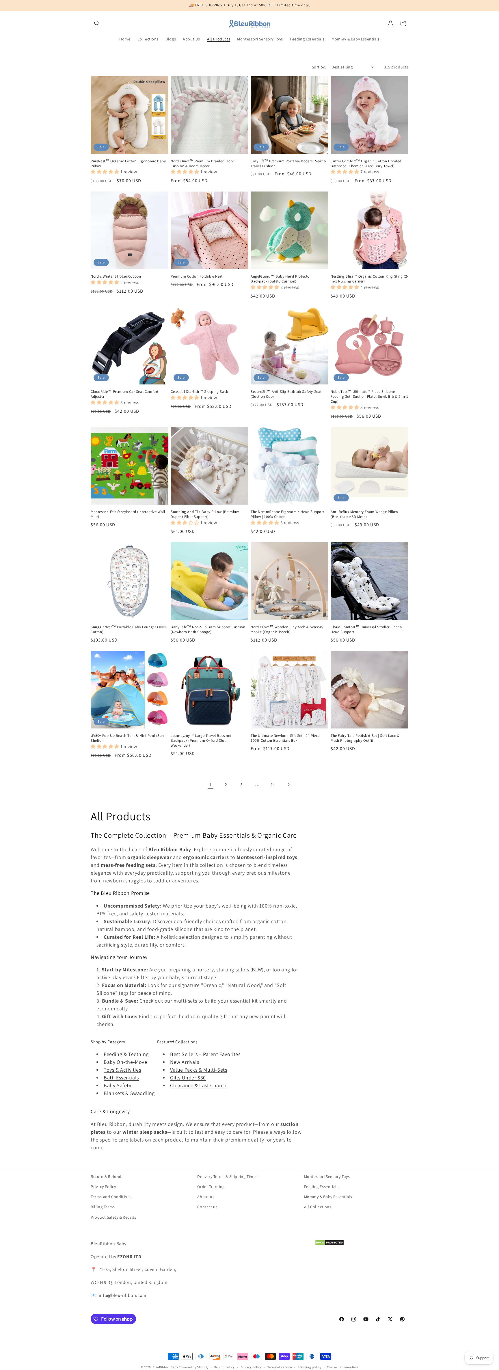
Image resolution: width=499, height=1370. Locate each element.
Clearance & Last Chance (199, 1085)
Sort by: (319, 67)
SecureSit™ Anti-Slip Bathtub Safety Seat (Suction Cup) (286, 394)
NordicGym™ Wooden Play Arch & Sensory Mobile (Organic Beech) (287, 629)
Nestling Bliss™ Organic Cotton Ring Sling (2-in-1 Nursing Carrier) (369, 279)
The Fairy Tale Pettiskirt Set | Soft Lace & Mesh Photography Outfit (365, 738)
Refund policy (224, 1367)
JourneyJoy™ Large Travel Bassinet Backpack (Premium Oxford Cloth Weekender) (201, 740)
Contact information (342, 1367)
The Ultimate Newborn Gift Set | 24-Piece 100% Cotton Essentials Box (285, 738)
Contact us (207, 1206)
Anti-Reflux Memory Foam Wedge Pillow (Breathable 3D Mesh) (364, 514)
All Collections (318, 1206)
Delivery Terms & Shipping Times (227, 1176)
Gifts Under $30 (188, 1077)
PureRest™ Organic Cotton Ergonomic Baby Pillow (128, 163)
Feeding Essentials (321, 1186)
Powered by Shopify (193, 1367)
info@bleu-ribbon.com (122, 1295)
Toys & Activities (122, 1069)
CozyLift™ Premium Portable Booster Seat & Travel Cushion (288, 163)
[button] (97, 23)
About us (205, 1196)
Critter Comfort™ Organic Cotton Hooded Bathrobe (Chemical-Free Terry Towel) (366, 163)
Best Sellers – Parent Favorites (205, 1054)
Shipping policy (309, 1367)
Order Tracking (210, 1186)
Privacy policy (251, 1367)
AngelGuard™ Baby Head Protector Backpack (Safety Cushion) (281, 279)
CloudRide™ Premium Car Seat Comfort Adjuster (125, 394)
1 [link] (210, 784)
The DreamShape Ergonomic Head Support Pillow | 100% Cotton (287, 514)
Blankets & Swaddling (129, 1093)
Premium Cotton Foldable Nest (197, 276)
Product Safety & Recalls (113, 1217)
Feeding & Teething (126, 1054)
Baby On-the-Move (125, 1062)
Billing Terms (103, 1206)
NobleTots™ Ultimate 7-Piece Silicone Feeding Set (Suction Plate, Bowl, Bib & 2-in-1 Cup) (369, 396)
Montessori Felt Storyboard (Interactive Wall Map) (128, 514)
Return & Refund (106, 1176)
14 (273, 784)
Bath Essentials (121, 1077)
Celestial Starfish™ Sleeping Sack (199, 391)
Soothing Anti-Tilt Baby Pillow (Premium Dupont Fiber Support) (205, 514)
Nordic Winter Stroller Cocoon (116, 276)
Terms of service (279, 1367)
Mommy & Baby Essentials (328, 1196)
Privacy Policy (103, 1186)
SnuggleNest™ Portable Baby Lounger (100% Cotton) (129, 629)
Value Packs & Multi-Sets (198, 1069)
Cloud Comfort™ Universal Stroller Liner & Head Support (367, 629)
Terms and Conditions (111, 1196)
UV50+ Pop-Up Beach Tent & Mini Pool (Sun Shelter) (127, 738)
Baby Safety (117, 1085)
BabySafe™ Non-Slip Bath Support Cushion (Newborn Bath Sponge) (208, 629)
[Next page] (288, 784)
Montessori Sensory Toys (327, 1176)
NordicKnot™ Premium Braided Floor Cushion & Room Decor (202, 163)
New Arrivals (184, 1062)
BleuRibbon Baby (165, 1367)
